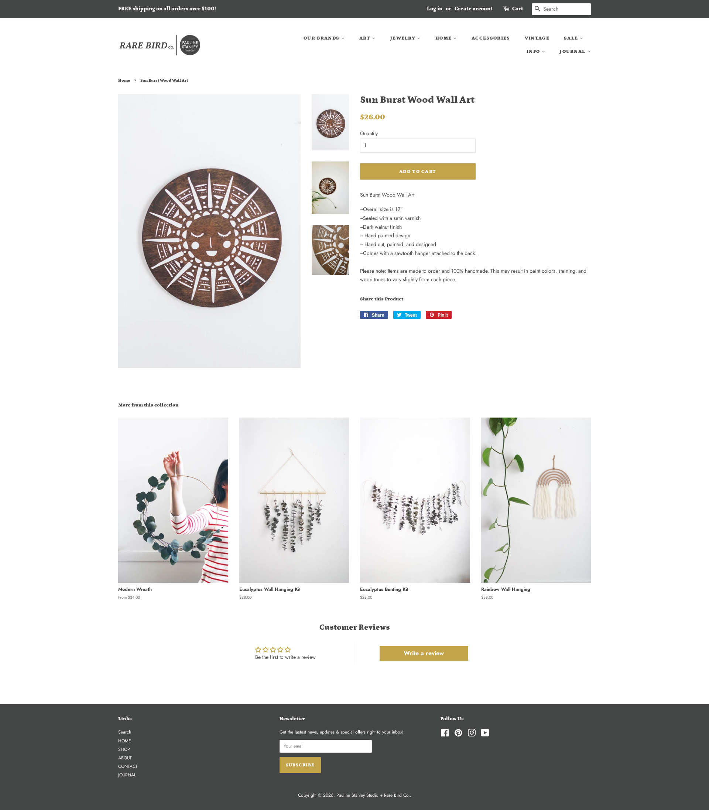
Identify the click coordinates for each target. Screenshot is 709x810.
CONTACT (128, 766)
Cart (517, 9)
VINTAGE (537, 38)
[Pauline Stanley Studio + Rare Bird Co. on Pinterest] (458, 734)
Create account (474, 9)
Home (124, 80)
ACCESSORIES (491, 38)
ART (365, 38)
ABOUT (125, 758)
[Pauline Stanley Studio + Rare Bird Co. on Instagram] (471, 734)
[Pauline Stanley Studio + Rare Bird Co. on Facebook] (445, 734)
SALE (572, 38)
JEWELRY (403, 38)
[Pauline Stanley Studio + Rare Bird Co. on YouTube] (485, 734)
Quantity (369, 133)
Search (124, 732)
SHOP (124, 749)
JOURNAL (573, 51)
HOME (444, 38)
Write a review (424, 653)
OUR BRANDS (322, 38)
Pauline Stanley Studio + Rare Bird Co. (373, 795)
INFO (534, 51)
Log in (434, 9)
